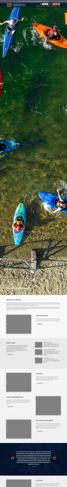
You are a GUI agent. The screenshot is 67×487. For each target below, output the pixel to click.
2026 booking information (41, 1)
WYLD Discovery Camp (48, 342)
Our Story (38, 5)
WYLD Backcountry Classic (48, 358)
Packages (48, 5)
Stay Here (43, 5)
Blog (59, 5)
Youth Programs (54, 5)
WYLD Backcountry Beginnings (49, 349)
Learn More (10, 354)
